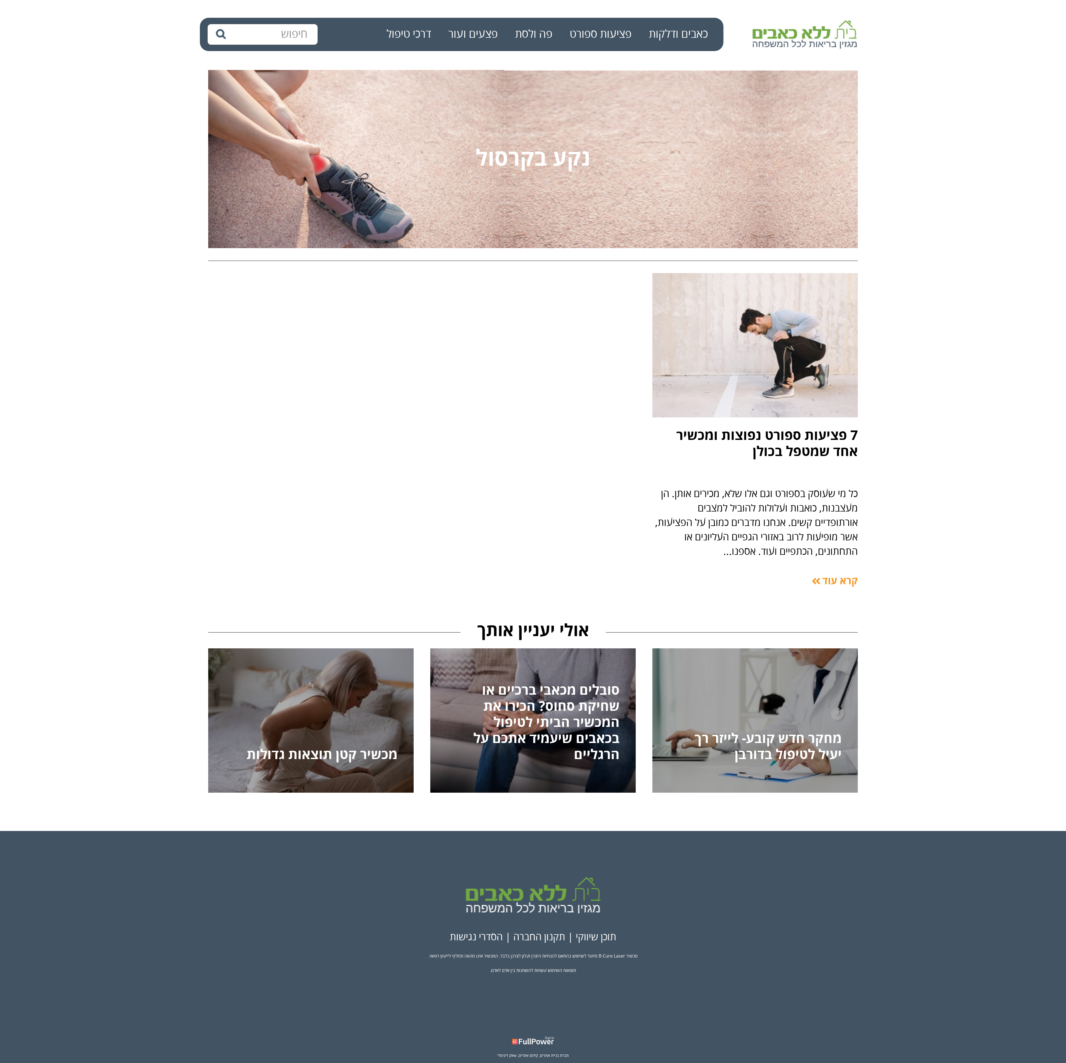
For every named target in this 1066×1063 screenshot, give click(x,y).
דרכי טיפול (408, 34)
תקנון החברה (539, 937)
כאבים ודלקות (678, 34)
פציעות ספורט (601, 34)
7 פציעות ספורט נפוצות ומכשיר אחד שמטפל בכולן (767, 443)
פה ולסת (533, 34)
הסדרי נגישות (476, 937)
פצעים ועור (473, 34)
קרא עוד (840, 581)
